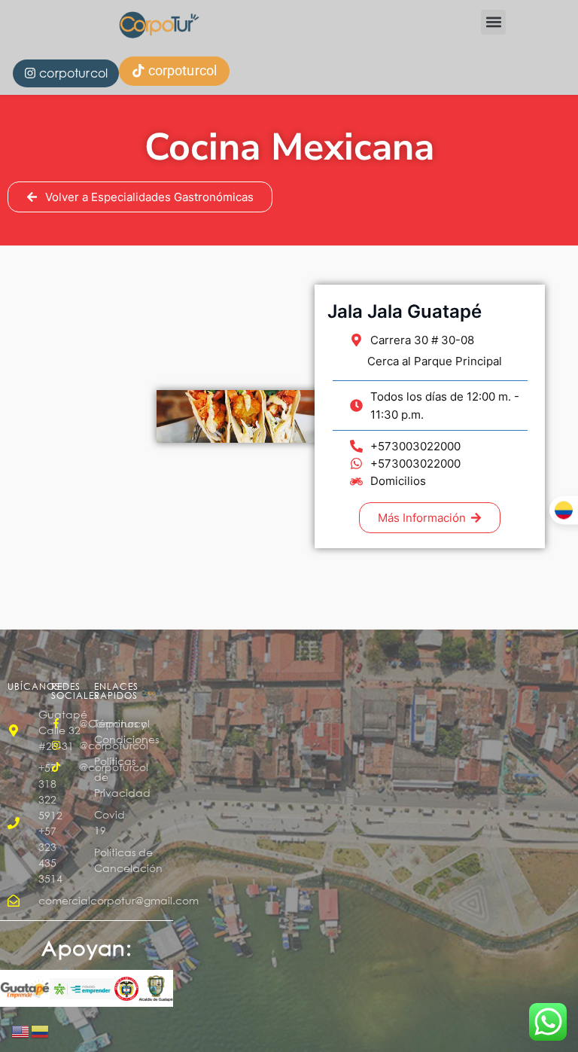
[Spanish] (40, 1030)
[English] (21, 1030)
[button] (493, 22)
